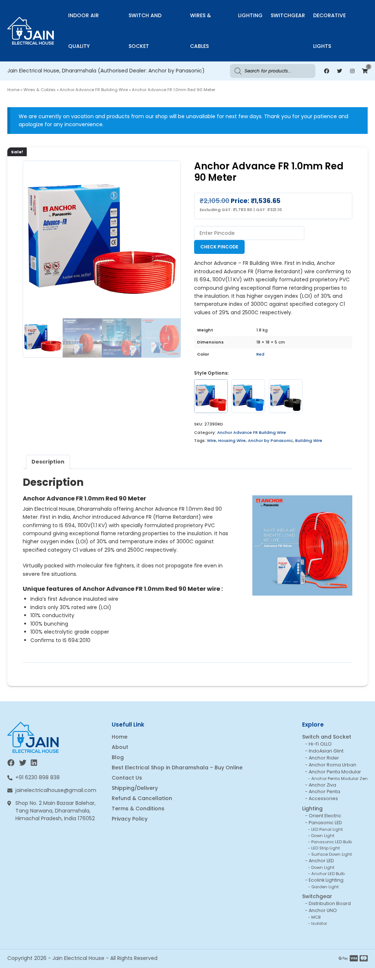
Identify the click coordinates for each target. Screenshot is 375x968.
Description (47, 461)
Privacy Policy (130, 818)
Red (260, 354)
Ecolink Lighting (326, 880)
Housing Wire (232, 440)
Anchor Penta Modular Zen (339, 778)
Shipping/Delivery (135, 788)
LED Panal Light (327, 829)
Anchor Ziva (322, 785)
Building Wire (308, 440)
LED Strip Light (325, 848)
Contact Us (127, 777)
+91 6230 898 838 (37, 777)
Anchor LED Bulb (328, 874)
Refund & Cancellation (142, 798)
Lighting (250, 15)
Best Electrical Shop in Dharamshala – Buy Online (177, 767)
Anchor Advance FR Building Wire (94, 90)
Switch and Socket (145, 31)
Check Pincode (219, 247)
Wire (211, 440)
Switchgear (288, 15)
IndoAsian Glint (326, 751)
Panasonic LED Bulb (331, 842)
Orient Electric (325, 816)
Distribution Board (330, 903)
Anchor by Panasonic (270, 440)
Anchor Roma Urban (332, 765)
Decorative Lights (329, 31)
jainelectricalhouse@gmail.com (55, 790)
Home (13, 90)
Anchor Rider (324, 758)
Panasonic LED (325, 822)
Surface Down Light (331, 854)
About (120, 747)
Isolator (319, 923)
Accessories (323, 798)
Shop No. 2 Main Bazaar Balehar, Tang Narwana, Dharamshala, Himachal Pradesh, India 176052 (55, 810)
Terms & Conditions (138, 808)
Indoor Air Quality (83, 31)
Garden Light (325, 887)
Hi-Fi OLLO (320, 744)
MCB (315, 917)
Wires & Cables (200, 31)
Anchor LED (321, 861)
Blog (118, 757)
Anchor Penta (324, 791)
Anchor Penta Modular (335, 772)
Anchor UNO (323, 910)
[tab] (48, 462)
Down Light (322, 835)
